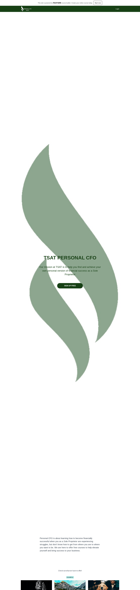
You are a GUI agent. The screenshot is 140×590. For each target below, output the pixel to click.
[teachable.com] (57, 2)
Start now (98, 3)
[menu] (116, 9)
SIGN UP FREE (70, 286)
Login (117, 9)
